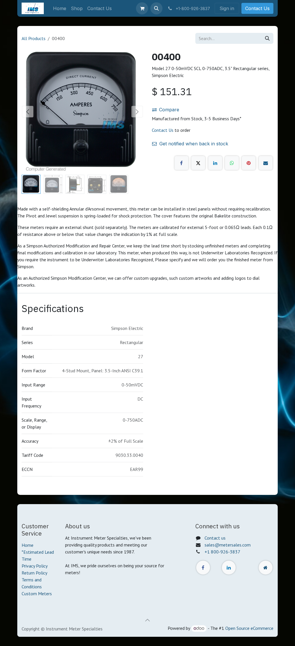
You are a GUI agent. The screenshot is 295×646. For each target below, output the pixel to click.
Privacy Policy (35, 566)
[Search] (267, 38)
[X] (198, 163)
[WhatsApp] (232, 163)
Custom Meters (37, 593)
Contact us (215, 538)
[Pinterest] (249, 163)
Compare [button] (169, 109)
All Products (34, 38)
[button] (156, 8)
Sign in (227, 8)
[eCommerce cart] (142, 8)
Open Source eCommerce (249, 628)
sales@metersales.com (228, 545)
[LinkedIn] (215, 163)
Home (27, 545)
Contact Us (257, 8)
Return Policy (34, 573)
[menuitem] (60, 8)
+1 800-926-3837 (222, 552)
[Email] (266, 163)
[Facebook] (181, 163)
